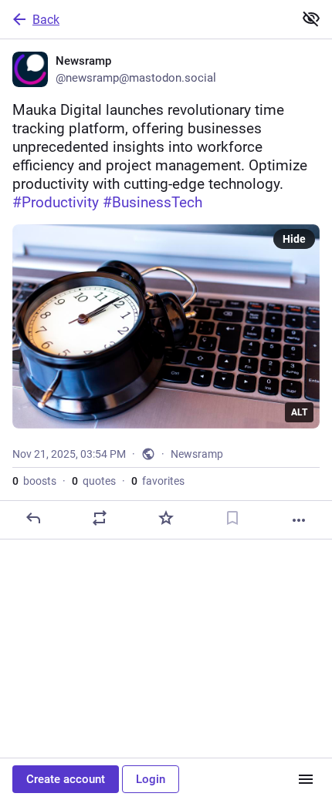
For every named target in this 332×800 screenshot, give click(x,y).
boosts (34, 481)
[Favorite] (166, 518)
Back (45, 19)
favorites (158, 481)
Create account (65, 779)
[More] (299, 520)
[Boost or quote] (99, 518)
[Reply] (33, 518)
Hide (294, 239)
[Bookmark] (232, 518)
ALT (299, 412)
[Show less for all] (311, 18)
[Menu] (306, 779)
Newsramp (197, 454)
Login (150, 779)
